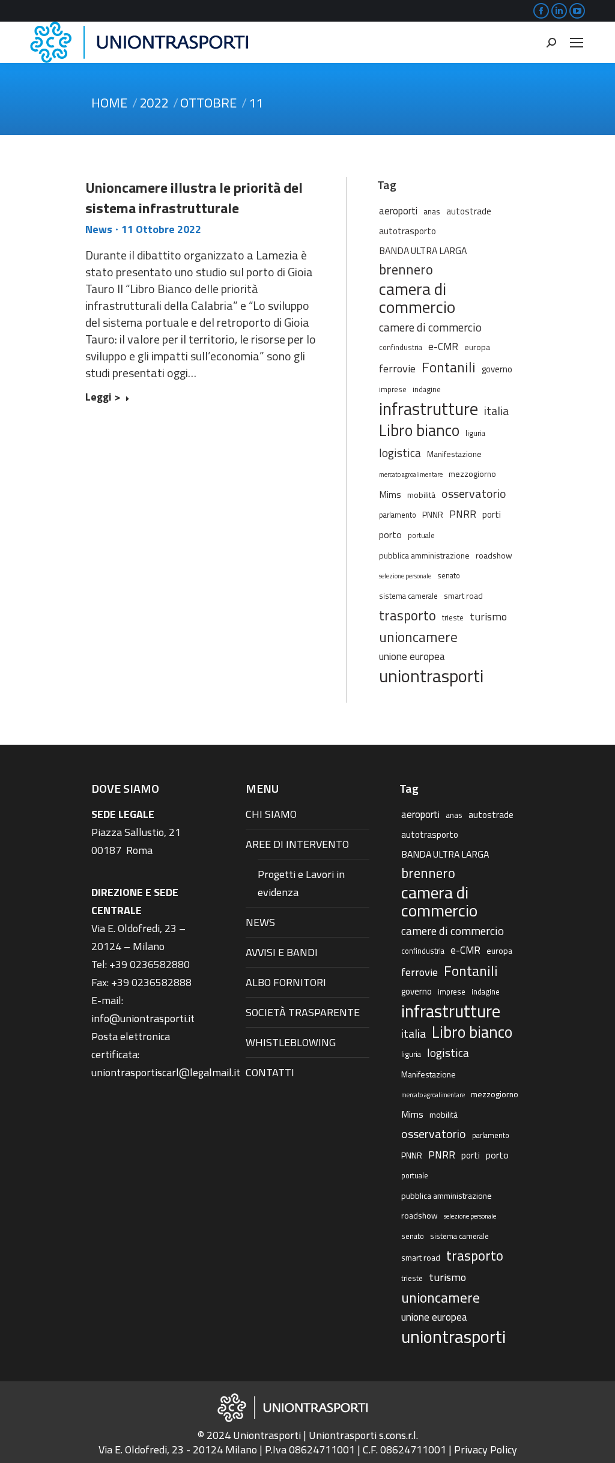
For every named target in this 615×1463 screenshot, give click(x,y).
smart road (463, 595)
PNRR (462, 514)
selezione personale (405, 576)
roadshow (494, 555)
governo (497, 369)
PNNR (432, 514)
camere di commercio (430, 327)
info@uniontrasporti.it (143, 1018)
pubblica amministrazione (424, 555)
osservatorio (473, 494)
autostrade (468, 211)
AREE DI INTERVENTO (297, 844)
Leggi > (103, 397)
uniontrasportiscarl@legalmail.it (165, 1072)
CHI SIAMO (271, 814)
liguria (475, 433)
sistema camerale (408, 596)
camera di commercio (417, 298)
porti (491, 514)
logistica (400, 452)
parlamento (397, 515)
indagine (427, 389)
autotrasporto (407, 231)
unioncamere (418, 637)
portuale (421, 535)
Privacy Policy (485, 1449)
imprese (393, 389)
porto (390, 534)
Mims (390, 494)
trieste (453, 617)
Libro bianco (419, 430)
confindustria (400, 347)
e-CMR (443, 346)
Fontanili (449, 367)
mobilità (421, 494)
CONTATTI (270, 1072)
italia (496, 411)
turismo (488, 616)
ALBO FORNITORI (286, 982)
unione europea (412, 656)
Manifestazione (454, 453)
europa (477, 347)
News (98, 229)
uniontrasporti (431, 676)
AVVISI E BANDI (282, 952)
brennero (406, 270)
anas (431, 211)
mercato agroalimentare (411, 474)
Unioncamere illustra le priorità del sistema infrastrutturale (194, 198)
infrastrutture (428, 409)
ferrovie (397, 368)
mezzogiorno (472, 473)
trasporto (407, 616)
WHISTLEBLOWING (291, 1042)
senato (448, 575)
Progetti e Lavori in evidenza (301, 883)
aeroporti (398, 210)
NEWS (260, 922)
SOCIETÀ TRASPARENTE (303, 1012)
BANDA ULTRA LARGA (423, 250)
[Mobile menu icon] (576, 42)
